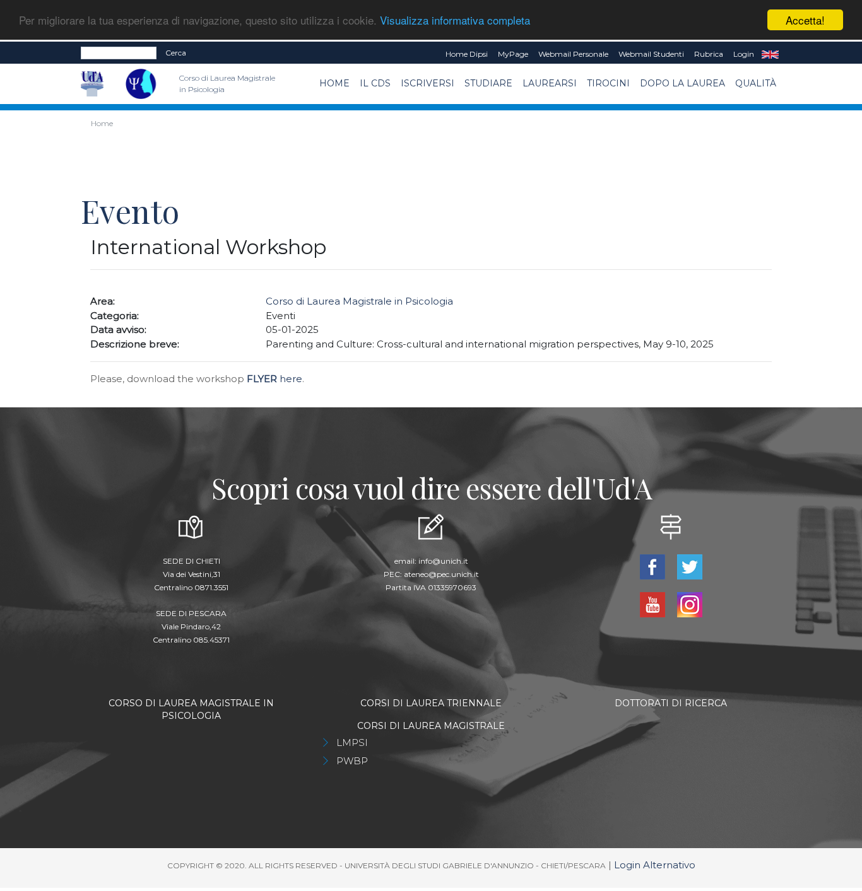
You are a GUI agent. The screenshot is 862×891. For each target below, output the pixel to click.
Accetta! (805, 20)
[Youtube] (653, 604)
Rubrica (708, 54)
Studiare (488, 83)
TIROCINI (608, 83)
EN (770, 54)
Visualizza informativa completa (455, 20)
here (274, 379)
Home (334, 83)
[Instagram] (689, 604)
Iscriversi (427, 83)
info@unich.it (443, 561)
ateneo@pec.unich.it (441, 574)
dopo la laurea (682, 83)
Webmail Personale (573, 54)
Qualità (755, 83)
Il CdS (375, 83)
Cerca (175, 52)
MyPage (513, 54)
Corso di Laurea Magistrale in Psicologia (359, 301)
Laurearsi (550, 83)
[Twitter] (689, 566)
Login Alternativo (654, 865)
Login (743, 54)
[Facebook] (653, 566)
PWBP (352, 761)
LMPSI (352, 742)
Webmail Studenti (651, 54)
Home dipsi (467, 54)
